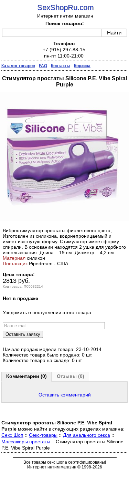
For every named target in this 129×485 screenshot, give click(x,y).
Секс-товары (43, 435)
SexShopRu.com (65, 7)
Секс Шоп (12, 435)
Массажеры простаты (25, 441)
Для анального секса (86, 435)
